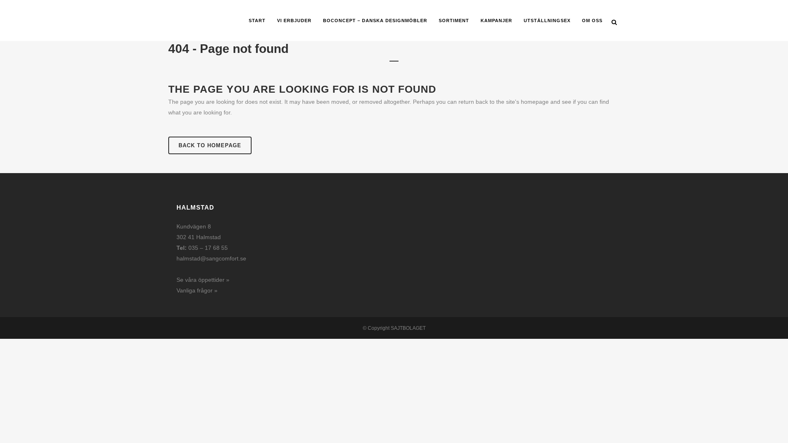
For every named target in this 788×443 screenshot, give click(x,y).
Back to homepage (210, 145)
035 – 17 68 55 (208, 247)
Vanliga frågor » (197, 290)
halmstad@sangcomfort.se (211, 258)
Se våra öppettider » (202, 279)
